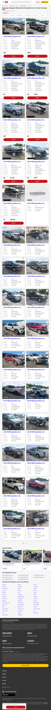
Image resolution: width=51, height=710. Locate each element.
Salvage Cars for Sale (7, 635)
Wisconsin (20, 614)
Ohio (3, 606)
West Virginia (5, 614)
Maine (35, 594)
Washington (36, 612)
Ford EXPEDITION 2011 (23, 577)
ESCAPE (12, 15)
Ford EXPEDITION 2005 (39, 577)
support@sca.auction (22, 698)
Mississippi (20, 598)
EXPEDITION (23, 5)
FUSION (20, 15)
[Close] (25, 704)
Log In (38, 2)
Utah (3, 612)
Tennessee (20, 610)
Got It (16, 707)
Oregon (35, 606)
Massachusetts (21, 596)
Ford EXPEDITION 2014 (39, 575)
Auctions (4, 677)
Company (4, 670)
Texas (35, 610)
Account (4, 680)
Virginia (19, 612)
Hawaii (3, 590)
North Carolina (21, 604)
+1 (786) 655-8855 (6, 698)
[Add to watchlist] (23, 20)
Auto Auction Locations (32, 635)
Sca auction (4, 5)
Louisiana (20, 594)
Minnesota (4, 598)
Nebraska (20, 600)
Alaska (19, 584)
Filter (6, 13)
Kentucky (4, 594)
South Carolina (37, 608)
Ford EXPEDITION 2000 (23, 579)
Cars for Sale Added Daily (33, 643)
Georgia (35, 588)
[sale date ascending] (44, 13)
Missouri (35, 598)
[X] (7, 687)
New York (4, 604)
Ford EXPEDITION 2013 (7, 577)
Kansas (35, 592)
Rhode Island (21, 608)
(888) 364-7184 (14, 698)
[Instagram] (3, 687)
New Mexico (36, 602)
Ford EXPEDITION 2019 (7, 575)
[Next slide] (22, 26)
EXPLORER (28, 15)
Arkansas (4, 586)
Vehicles (4, 673)
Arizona (35, 584)
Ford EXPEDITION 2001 (7, 579)
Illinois (35, 590)
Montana (4, 600)
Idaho (19, 590)
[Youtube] (9, 687)
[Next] (28, 543)
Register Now (45, 2)
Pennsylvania (5, 608)
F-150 (5, 15)
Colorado (36, 586)
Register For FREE (25, 665)
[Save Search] (47, 13)
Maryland (4, 596)
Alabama (4, 584)
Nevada (35, 600)
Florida (19, 588)
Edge (43, 15)
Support (4, 683)
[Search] (30, 2)
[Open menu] (3, 2)
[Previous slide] (5, 26)
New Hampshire (5, 602)
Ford (18, 5)
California (20, 586)
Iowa (19, 592)
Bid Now (13, 56)
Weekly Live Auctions (7, 643)
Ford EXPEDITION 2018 (23, 575)
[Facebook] (5, 687)
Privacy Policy (46, 703)
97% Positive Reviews (7, 649)
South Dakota (5, 610)
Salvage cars (12, 5)
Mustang (36, 15)
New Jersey (20, 602)
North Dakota (36, 604)
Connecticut (5, 588)
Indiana (3, 592)
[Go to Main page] (6, 2)
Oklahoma (20, 606)
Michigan (35, 596)
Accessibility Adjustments (10, 691)
